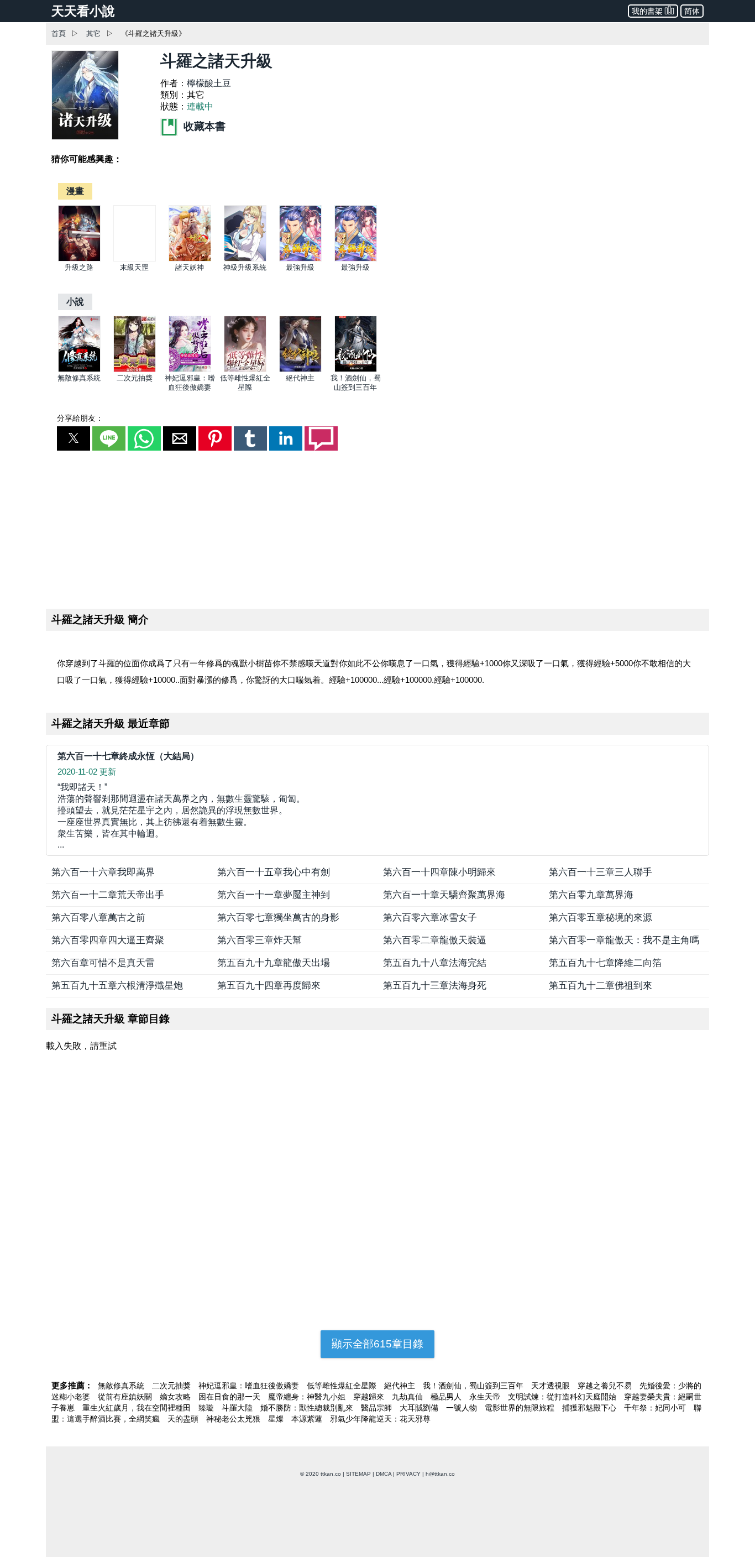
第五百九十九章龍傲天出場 (273, 963)
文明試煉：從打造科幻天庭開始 (563, 1396)
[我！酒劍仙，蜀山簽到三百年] (355, 369)
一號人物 (462, 1407)
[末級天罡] (134, 259)
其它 (93, 33)
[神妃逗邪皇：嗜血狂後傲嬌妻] (190, 369)
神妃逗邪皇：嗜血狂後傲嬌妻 (249, 1385)
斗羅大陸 (238, 1407)
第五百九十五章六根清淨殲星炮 (117, 985)
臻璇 (207, 1407)
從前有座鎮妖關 (126, 1396)
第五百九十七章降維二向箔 (605, 963)
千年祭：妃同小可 (656, 1407)
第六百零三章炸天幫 (259, 940)
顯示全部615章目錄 (377, 1344)
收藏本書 (203, 126)
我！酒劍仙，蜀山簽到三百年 (474, 1385)
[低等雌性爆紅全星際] (245, 369)
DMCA (383, 1474)
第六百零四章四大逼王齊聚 (107, 940)
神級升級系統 (244, 267)
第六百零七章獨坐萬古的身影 (278, 917)
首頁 (58, 33)
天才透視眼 (551, 1385)
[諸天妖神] (190, 259)
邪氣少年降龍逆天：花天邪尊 (380, 1418)
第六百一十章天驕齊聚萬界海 (444, 895)
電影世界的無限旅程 (521, 1407)
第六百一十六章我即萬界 (103, 872)
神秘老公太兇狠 (234, 1418)
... (181, 815)
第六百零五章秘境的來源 (600, 917)
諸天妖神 (189, 267)
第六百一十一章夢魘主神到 (273, 895)
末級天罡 (134, 267)
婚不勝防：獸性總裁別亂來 (307, 1407)
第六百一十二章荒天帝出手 (107, 895)
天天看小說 (83, 11)
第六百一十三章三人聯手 (600, 872)
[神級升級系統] (245, 259)
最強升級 (300, 267)
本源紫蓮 (307, 1418)
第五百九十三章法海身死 (434, 985)
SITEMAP (358, 1474)
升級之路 (79, 267)
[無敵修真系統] (79, 369)
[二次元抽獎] (134, 369)
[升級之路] (79, 259)
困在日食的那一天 (230, 1396)
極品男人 (447, 1396)
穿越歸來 (369, 1396)
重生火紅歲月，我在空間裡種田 (137, 1407)
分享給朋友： (80, 418)
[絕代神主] (300, 369)
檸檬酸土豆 (209, 83)
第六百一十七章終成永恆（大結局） (128, 756)
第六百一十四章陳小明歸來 (439, 872)
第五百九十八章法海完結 (434, 963)
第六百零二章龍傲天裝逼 (434, 940)
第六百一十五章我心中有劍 (273, 872)
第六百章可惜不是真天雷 (103, 963)
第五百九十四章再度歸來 (269, 985)
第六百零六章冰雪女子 (430, 917)
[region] (377, 527)
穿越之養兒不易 (606, 1385)
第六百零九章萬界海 (591, 895)
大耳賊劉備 (420, 1407)
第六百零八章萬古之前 (98, 917)
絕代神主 (300, 378)
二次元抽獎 (135, 378)
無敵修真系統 (79, 378)
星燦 (277, 1418)
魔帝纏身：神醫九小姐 (308, 1396)
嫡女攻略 (176, 1396)
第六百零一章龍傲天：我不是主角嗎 (624, 940)
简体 (692, 11)
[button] (73, 438)
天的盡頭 (184, 1418)
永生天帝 (485, 1396)
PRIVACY (408, 1474)
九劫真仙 (408, 1396)
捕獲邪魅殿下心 (590, 1407)
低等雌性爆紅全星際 (343, 1385)
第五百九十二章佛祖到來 (600, 985)
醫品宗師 (377, 1407)
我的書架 (647, 11)
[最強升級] (300, 259)
